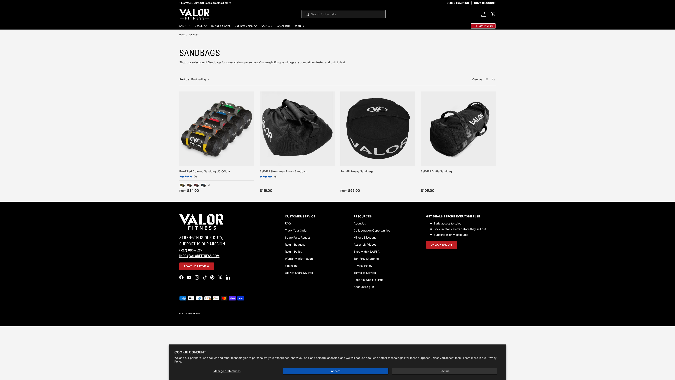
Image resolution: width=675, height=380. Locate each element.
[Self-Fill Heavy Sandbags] (377, 128)
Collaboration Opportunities (372, 230)
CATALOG (266, 25)
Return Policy (293, 251)
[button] (493, 14)
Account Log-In (364, 287)
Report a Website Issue (368, 279)
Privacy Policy (363, 265)
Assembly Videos (365, 244)
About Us (360, 223)
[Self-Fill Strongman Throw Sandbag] (297, 128)
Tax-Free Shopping (366, 258)
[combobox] (343, 14)
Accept (335, 371)
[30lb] (196, 185)
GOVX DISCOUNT (485, 2)
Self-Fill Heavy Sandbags (356, 171)
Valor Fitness (193, 313)
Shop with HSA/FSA (367, 251)
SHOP (182, 25)
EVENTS (299, 25)
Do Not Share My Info (299, 272)
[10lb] (182, 185)
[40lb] (203, 185)
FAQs (288, 223)
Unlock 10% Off (441, 244)
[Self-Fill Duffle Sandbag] (458, 128)
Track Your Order (296, 230)
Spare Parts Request (298, 237)
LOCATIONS (283, 25)
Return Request (295, 244)
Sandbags (193, 34)
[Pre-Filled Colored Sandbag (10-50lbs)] (216, 128)
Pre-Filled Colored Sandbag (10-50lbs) (204, 171)
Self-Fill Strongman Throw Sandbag (283, 171)
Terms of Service (365, 272)
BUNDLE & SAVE (221, 25)
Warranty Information (299, 258)
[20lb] (189, 185)
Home (182, 34)
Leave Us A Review (196, 266)
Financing (291, 265)
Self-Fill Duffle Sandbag (436, 171)
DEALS (199, 25)
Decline (444, 371)
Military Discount (365, 237)
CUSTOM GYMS (244, 25)
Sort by (184, 79)
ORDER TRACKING (458, 2)
